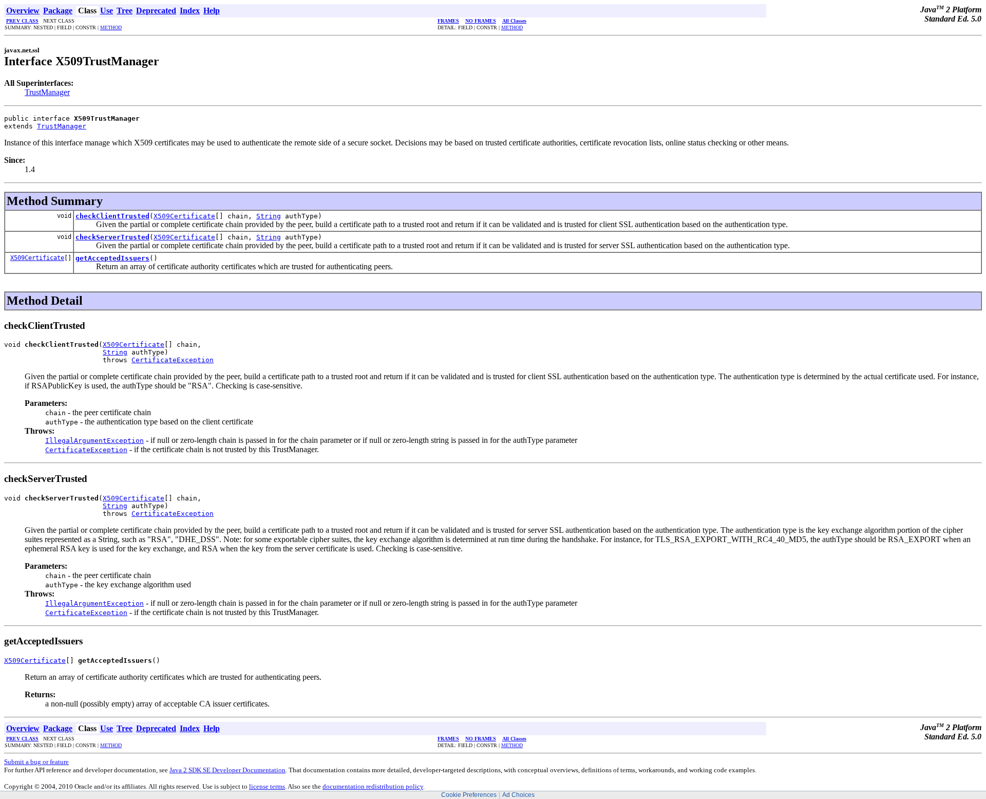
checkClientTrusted (112, 216)
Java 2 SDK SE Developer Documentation (227, 770)
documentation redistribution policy (373, 786)
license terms (267, 786)
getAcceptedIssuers (112, 258)
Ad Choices (518, 794)
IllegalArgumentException (94, 440)
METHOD (111, 27)
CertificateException (172, 360)
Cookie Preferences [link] (469, 794)
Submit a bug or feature (36, 762)
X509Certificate (184, 216)
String (268, 216)
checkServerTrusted (112, 237)
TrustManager (47, 92)
